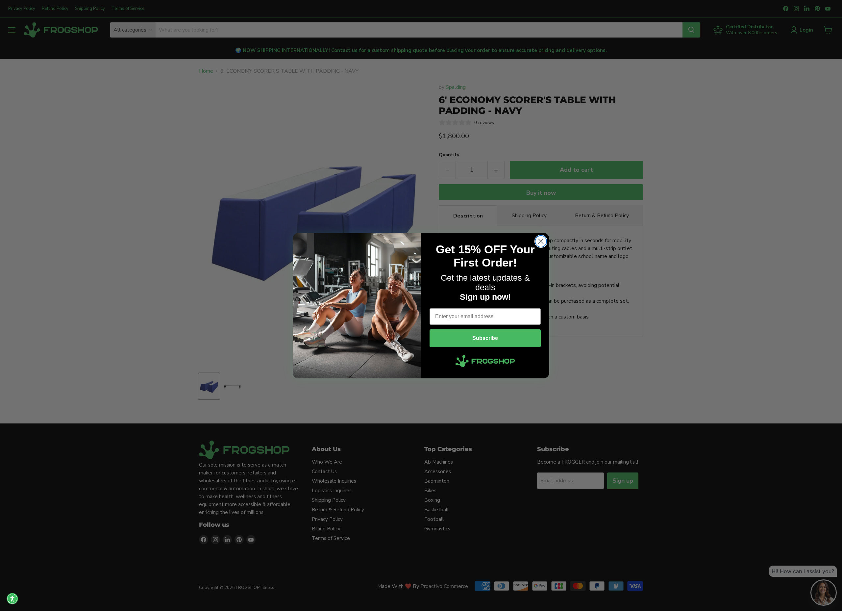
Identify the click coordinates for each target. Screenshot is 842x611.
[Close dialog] (541, 241)
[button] (12, 598)
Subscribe (485, 338)
